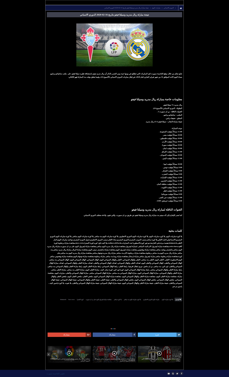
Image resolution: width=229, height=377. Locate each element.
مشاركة (112, 335)
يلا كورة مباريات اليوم (167, 299)
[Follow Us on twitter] (177, 373)
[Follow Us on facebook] (181, 373)
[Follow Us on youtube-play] (168, 373)
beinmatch (63, 299)
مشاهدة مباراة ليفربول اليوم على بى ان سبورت (99, 299)
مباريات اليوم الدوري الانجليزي (151, 299)
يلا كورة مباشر (118, 299)
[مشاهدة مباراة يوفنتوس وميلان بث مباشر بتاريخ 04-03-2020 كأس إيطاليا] (159, 354)
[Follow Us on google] (173, 373)
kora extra (71, 299)
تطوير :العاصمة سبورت (56, 374)
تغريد (157, 335)
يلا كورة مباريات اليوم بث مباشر (132, 299)
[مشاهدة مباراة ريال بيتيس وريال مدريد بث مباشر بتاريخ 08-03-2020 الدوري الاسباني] (69, 354)
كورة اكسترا (80, 299)
